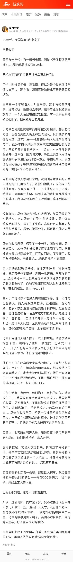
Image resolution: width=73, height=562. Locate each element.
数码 (38, 14)
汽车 (4, 14)
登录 (63, 553)
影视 (56, 14)
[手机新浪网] (7, 4)
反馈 (45, 553)
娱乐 (47, 14)
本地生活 (16, 14)
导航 (27, 553)
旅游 (29, 14)
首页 (9, 553)
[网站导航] (68, 4)
